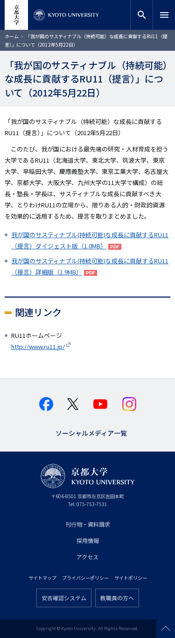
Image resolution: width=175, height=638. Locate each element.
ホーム (12, 36)
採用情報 (88, 540)
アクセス (87, 557)
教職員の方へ (117, 598)
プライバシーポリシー (85, 577)
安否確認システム (64, 598)
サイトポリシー (130, 577)
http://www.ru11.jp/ (38, 346)
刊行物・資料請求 (87, 524)
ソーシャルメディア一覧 (91, 432)
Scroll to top (165, 628)
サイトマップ (42, 577)
